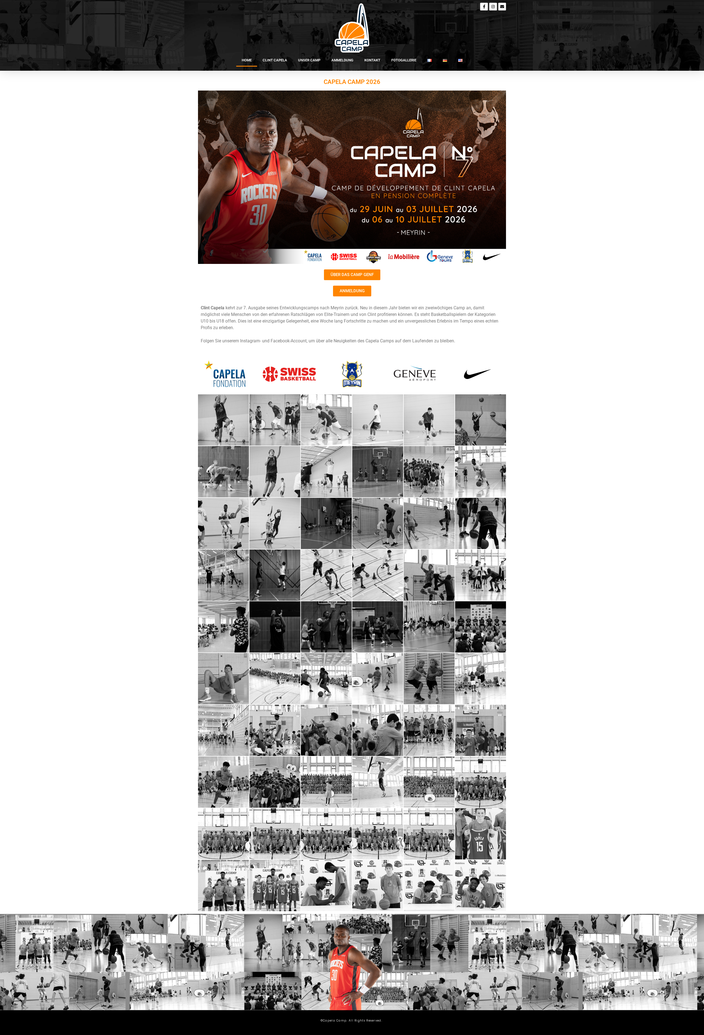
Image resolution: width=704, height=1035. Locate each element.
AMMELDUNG (342, 60)
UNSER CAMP (309, 60)
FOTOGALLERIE (403, 60)
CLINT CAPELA (275, 60)
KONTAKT (372, 60)
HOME (247, 60)
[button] (223, 420)
